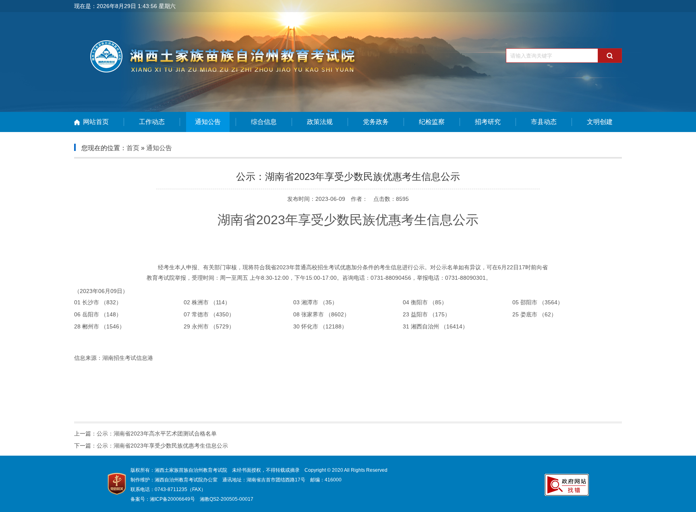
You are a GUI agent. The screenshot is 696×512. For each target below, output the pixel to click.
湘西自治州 (425, 326)
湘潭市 (309, 302)
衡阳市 (419, 302)
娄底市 (528, 314)
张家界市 (312, 314)
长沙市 (90, 302)
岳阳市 (90, 314)
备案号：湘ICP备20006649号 (162, 499)
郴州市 (90, 326)
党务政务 (376, 121)
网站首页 (96, 121)
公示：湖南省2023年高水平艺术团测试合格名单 (157, 433)
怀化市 (309, 326)
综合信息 (264, 121)
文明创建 (600, 121)
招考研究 (488, 121)
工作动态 (152, 121)
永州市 (200, 326)
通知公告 (208, 121)
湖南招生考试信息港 (127, 358)
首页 (132, 148)
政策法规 (320, 121)
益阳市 (419, 314)
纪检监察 (432, 121)
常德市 (200, 314)
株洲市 (200, 302)
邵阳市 (528, 302)
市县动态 (544, 121)
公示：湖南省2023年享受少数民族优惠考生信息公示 (162, 445)
